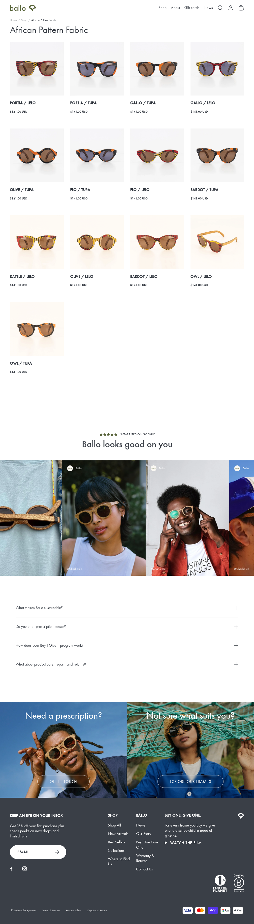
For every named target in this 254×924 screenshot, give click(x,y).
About (175, 8)
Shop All (114, 825)
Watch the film (186, 843)
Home (13, 20)
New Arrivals (118, 833)
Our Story (143, 833)
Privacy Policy (73, 910)
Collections (116, 850)
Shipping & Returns (97, 910)
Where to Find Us (119, 861)
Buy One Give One (147, 845)
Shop (162, 8)
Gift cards (191, 8)
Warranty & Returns (145, 858)
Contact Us (144, 869)
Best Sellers (116, 842)
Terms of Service (51, 910)
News (208, 8)
